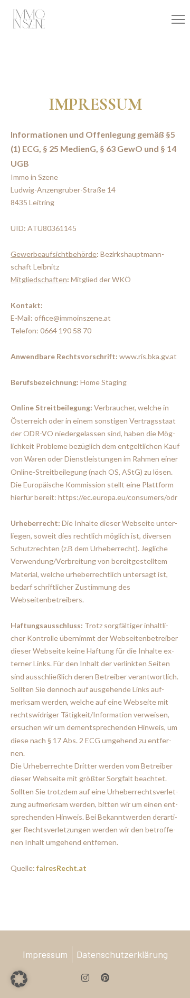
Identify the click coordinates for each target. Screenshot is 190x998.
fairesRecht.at (61, 867)
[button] (19, 979)
